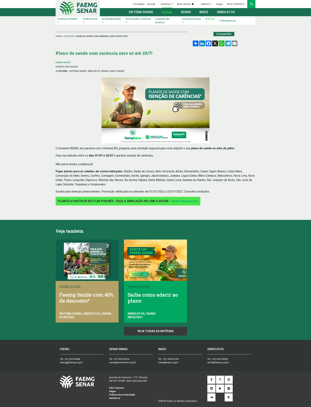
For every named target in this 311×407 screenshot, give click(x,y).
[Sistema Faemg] (77, 381)
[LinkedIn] (211, 388)
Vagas (219, 4)
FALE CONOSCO (235, 4)
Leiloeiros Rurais (191, 18)
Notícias (210, 18)
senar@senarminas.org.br (122, 362)
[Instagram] (229, 380)
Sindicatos (226, 12)
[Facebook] (211, 380)
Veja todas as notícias (155, 331)
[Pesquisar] (251, 4)
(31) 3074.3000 (72, 359)
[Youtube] (220, 388)
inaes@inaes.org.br (168, 362)
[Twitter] (220, 380)
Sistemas (166, 4)
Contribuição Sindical (162, 20)
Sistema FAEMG (141, 12)
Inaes (203, 12)
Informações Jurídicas (138, 18)
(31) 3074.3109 (170, 359)
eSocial (151, 4)
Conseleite (138, 4)
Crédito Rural (89, 18)
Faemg (167, 12)
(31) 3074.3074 (121, 359)
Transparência (227, 20)
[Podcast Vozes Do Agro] (229, 397)
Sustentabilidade (111, 18)
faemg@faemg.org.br (71, 362)
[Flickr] (229, 388)
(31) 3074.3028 (219, 359)
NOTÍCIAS (69, 36)
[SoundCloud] (211, 397)
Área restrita (184, 4)
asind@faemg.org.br (218, 362)
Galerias (205, 4)
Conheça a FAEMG (67, 18)
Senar (186, 12)
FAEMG (59, 36)
